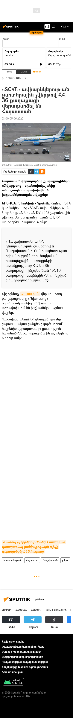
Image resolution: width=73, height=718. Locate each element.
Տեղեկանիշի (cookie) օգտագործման (25, 667)
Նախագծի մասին (13, 641)
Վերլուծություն (56, 609)
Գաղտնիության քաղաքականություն (25, 661)
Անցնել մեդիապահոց (45, 164)
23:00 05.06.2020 (12, 118)
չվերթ (65, 560)
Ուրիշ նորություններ (60, 55)
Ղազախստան (50, 560)
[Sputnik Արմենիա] (11, 28)
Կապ (41, 646)
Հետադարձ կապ (12, 672)
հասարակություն (13, 560)
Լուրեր (8, 55)
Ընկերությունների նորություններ (22, 656)
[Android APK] (13, 682)
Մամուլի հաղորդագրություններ (21, 651)
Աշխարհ (36, 609)
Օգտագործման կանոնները (19, 646)
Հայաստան (30, 293)
